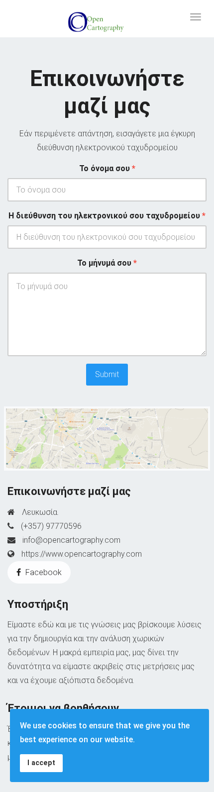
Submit (107, 374)
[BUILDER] (107, 18)
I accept (41, 763)
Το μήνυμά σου (107, 263)
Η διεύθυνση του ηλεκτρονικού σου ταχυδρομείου (107, 215)
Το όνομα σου (107, 168)
